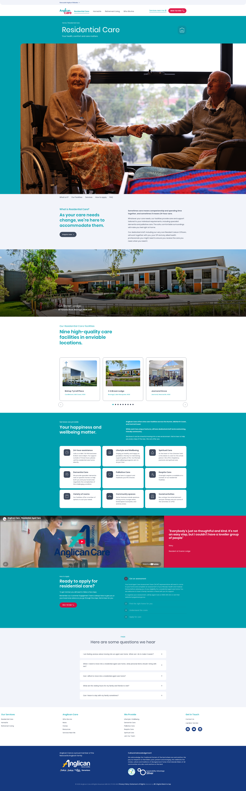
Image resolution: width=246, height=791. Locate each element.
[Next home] (185, 404)
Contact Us (190, 719)
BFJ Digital (158, 784)
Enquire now (67, 234)
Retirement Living (7, 726)
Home (64, 23)
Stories (65, 726)
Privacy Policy (124, 784)
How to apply (101, 197)
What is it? (64, 197)
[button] (113, 404)
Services (88, 197)
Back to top (166, 784)
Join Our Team (129, 736)
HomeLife (4, 722)
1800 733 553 (67, 605)
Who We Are (67, 719)
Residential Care (7, 719)
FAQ (111, 197)
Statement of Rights (137, 784)
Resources (66, 729)
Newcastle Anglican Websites (69, 2)
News (65, 722)
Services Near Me (69, 733)
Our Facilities (76, 197)
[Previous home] (60, 404)
